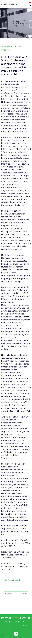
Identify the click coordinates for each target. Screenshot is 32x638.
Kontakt (25, 625)
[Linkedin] (16, 634)
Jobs (16, 628)
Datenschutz (17, 625)
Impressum (7, 625)
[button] (30, 5)
